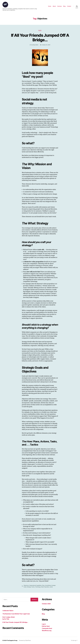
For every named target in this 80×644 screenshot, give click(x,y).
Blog (64, 6)
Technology (37, 587)
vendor (51, 587)
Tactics (32, 587)
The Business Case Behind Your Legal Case (16, 614)
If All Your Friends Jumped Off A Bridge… (40, 37)
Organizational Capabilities (35, 585)
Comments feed (47, 628)
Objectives (26, 585)
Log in (44, 624)
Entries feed (46, 626)
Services (59, 6)
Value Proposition (45, 587)
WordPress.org (46, 630)
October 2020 (46, 604)
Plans (43, 585)
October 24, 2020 (46, 44)
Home (49, 6)
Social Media (48, 585)
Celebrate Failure (7, 610)
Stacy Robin (35, 44)
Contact (69, 6)
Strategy (29, 587)
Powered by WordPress (25, 640)
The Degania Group (12, 640)
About (54, 6)
